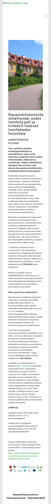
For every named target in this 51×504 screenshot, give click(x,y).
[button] (46, 16)
